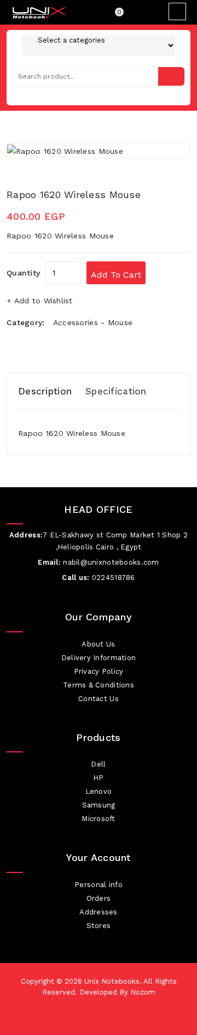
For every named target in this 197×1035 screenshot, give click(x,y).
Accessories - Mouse (92, 322)
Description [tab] (45, 391)
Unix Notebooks (112, 981)
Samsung (98, 805)
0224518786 (113, 577)
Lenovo (98, 791)
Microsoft (98, 819)
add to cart (116, 275)
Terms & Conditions (98, 685)
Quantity (23, 272)
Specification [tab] (116, 391)
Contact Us (98, 699)
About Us (98, 644)
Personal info (98, 885)
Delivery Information (98, 658)
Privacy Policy (99, 671)
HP (98, 778)
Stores (98, 926)
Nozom (142, 992)
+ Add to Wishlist (40, 300)
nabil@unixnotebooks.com (111, 562)
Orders (98, 898)
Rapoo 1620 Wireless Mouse (74, 194)
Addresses (98, 912)
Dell (98, 764)
